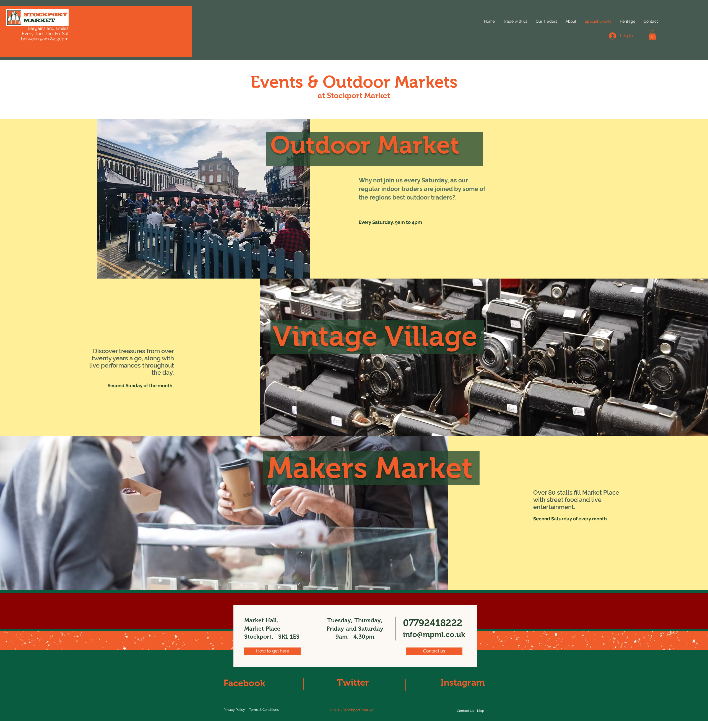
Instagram (463, 682)
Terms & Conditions (264, 710)
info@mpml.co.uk (434, 634)
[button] (652, 35)
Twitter (353, 682)
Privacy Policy (234, 710)
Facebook (244, 683)
